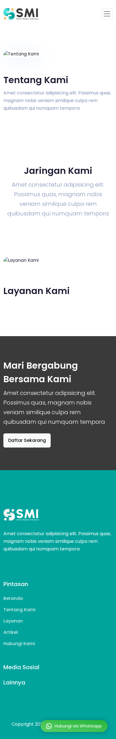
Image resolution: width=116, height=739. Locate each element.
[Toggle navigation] (107, 14)
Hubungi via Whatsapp (78, 726)
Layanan (13, 621)
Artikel (10, 632)
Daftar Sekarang (27, 440)
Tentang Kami (19, 609)
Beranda (13, 598)
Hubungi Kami (19, 643)
